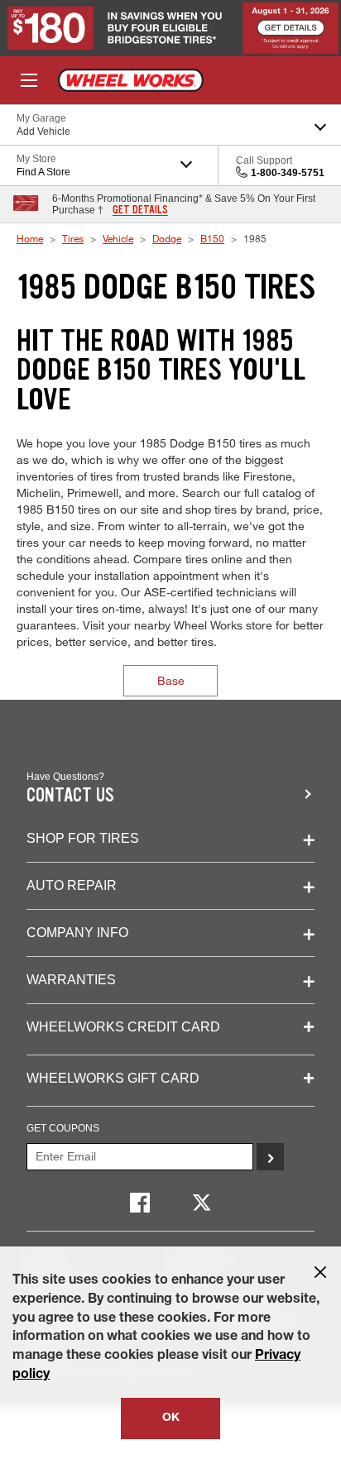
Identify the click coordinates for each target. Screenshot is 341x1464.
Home (30, 238)
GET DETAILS (140, 210)
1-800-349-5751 (287, 173)
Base (171, 680)
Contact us (70, 795)
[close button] (320, 1272)
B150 (212, 238)
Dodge (166, 238)
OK (171, 1418)
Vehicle (118, 238)
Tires (73, 238)
